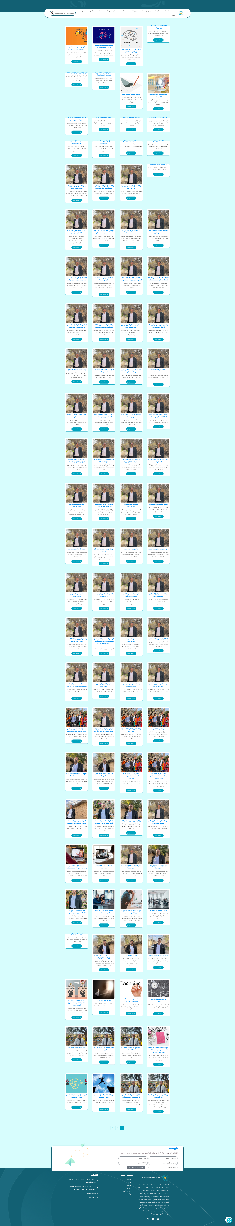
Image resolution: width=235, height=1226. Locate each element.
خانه (173, 11)
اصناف (124, 11)
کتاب (173, 15)
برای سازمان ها (146, 11)
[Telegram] (153, 1219)
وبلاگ (108, 11)
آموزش (115, 11)
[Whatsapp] (148, 1219)
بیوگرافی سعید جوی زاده (87, 11)
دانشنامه (100, 11)
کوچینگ (166, 11)
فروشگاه (156, 11)
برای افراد (134, 11)
